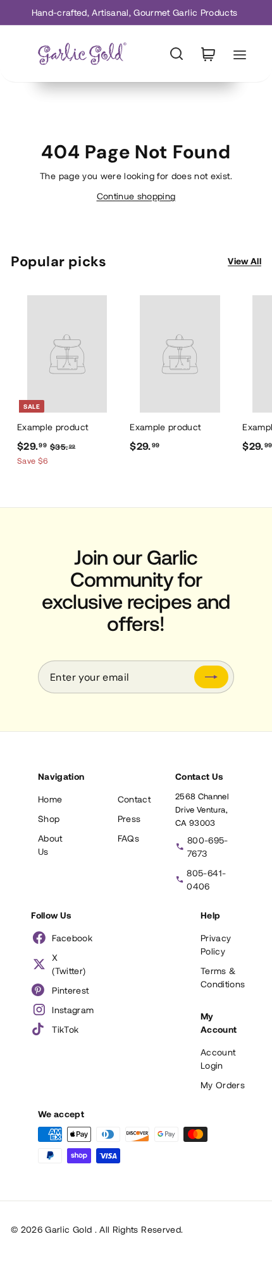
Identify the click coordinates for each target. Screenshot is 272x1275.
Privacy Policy (216, 944)
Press (129, 818)
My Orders (223, 1084)
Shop (48, 818)
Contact (134, 799)
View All (244, 261)
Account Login (218, 1059)
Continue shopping (136, 196)
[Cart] (208, 54)
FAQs (128, 838)
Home (50, 799)
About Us (50, 845)
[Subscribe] (211, 677)
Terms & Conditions (223, 977)
